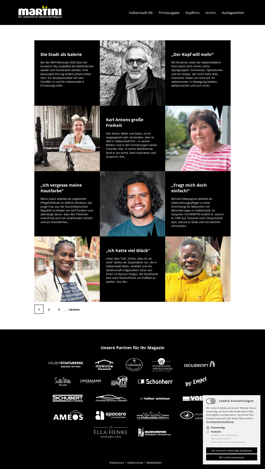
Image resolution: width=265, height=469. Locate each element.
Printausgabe (169, 12)
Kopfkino (193, 12)
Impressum (116, 462)
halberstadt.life (141, 12)
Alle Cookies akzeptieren (231, 457)
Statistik (216, 431)
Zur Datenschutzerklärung (220, 421)
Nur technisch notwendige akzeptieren (231, 450)
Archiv (211, 12)
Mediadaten (154, 462)
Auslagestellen (233, 12)
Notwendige (218, 427)
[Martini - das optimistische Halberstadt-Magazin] (40, 12)
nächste (74, 309)
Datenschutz (135, 462)
